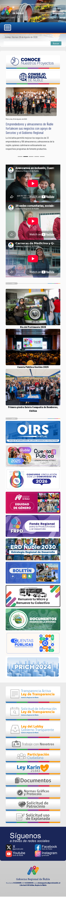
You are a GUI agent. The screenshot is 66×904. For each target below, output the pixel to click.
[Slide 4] (42, 156)
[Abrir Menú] (8, 27)
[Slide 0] (20, 156)
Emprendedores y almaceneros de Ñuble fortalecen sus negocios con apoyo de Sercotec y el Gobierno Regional (29, 128)
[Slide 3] (36, 156)
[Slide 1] (25, 156)
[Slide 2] (31, 156)
